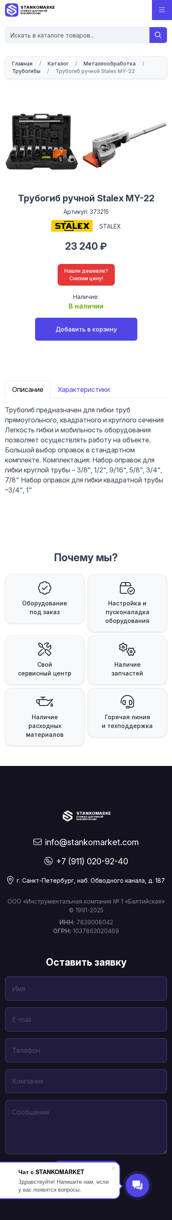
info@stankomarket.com (92, 842)
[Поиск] (158, 35)
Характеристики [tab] (84, 389)
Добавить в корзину (86, 329)
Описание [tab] (27, 389)
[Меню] (162, 10)
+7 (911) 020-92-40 (92, 861)
